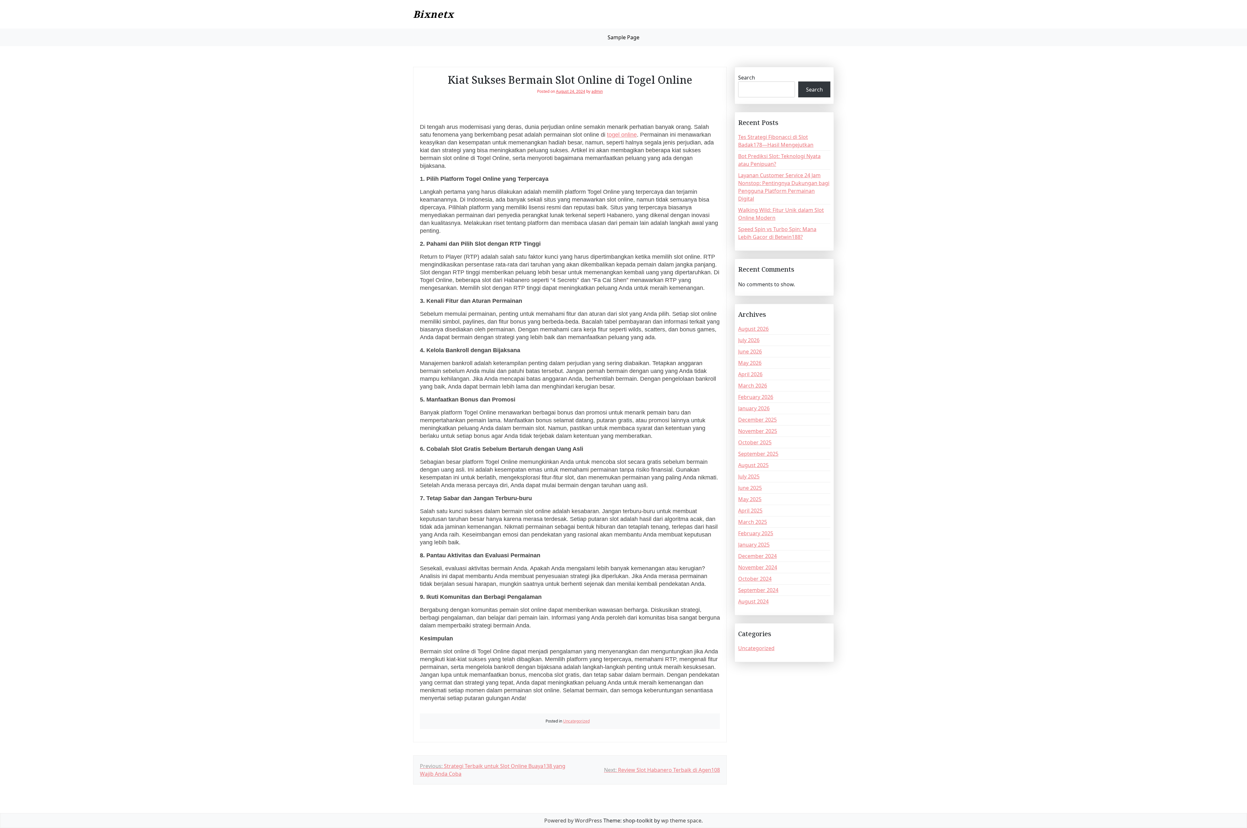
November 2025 (757, 431)
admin (597, 91)
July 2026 (749, 340)
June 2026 (750, 351)
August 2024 (753, 601)
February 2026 (755, 397)
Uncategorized (576, 721)
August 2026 (753, 328)
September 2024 (758, 590)
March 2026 (752, 385)
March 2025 (752, 521)
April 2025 (750, 510)
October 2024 (755, 578)
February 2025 (755, 533)
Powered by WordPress (573, 820)
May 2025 (750, 499)
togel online (622, 134)
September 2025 (758, 453)
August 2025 (753, 465)
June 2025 (750, 487)
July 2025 (749, 476)
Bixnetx (433, 14)
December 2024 (757, 556)
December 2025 (757, 419)
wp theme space (681, 820)
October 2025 (755, 442)
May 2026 (750, 362)
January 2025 (754, 544)
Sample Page (623, 37)
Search (746, 77)
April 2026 (750, 374)
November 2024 (757, 567)
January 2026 (754, 408)
